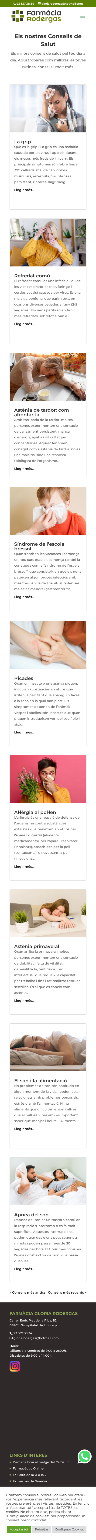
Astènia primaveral (36, 946)
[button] (84, 1456)
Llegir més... (24, 190)
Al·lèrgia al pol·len (35, 812)
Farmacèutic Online (28, 1468)
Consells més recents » (67, 1292)
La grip (22, 142)
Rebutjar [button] (41, 1529)
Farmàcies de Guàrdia (30, 1481)
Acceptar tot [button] (19, 1529)
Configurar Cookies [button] (69, 1529)
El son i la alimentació (40, 1080)
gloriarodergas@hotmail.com (36, 1338)
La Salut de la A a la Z (30, 1475)
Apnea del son (31, 1214)
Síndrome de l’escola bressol (39, 546)
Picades (23, 678)
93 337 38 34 (23, 1333)
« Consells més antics (27, 1292)
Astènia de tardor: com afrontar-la (41, 412)
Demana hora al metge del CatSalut (41, 1462)
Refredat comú (32, 276)
